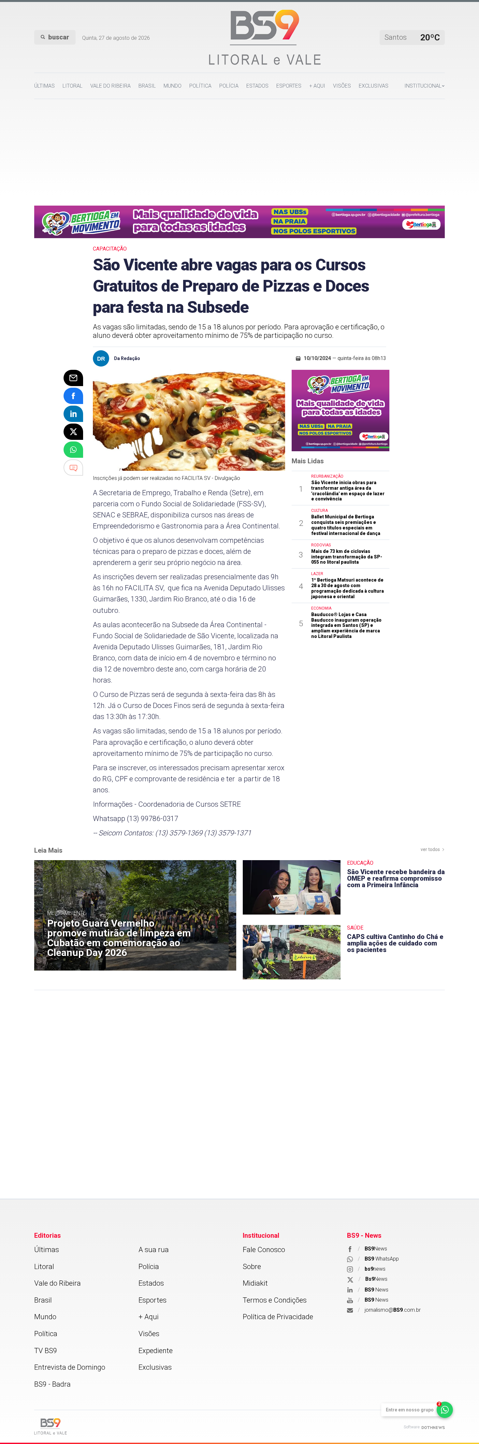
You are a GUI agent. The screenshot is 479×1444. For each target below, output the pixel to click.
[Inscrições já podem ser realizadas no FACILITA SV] (189, 420)
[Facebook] (73, 396)
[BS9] (50, 1426)
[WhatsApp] (73, 449)
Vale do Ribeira (110, 86)
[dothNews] (433, 1427)
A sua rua (153, 1250)
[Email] (73, 378)
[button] (424, 86)
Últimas (44, 86)
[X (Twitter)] (73, 432)
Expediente (155, 1351)
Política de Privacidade (278, 1317)
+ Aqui (317, 86)
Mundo (172, 86)
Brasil (147, 86)
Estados (257, 86)
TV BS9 (45, 1351)
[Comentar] (73, 467)
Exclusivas (373, 86)
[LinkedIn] (73, 414)
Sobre (252, 1267)
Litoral (72, 86)
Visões (342, 86)
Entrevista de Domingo (69, 1367)
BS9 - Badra (52, 1384)
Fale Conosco (264, 1250)
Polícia (229, 86)
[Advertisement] (239, 148)
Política (200, 86)
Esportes (288, 86)
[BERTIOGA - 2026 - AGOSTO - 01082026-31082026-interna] (239, 221)
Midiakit (255, 1283)
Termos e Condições (275, 1300)
